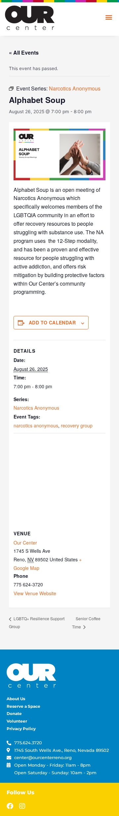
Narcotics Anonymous (36, 407)
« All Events (24, 52)
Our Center (25, 542)
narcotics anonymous (36, 425)
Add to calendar (52, 322)
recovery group (77, 425)
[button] (108, 17)
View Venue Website (35, 593)
